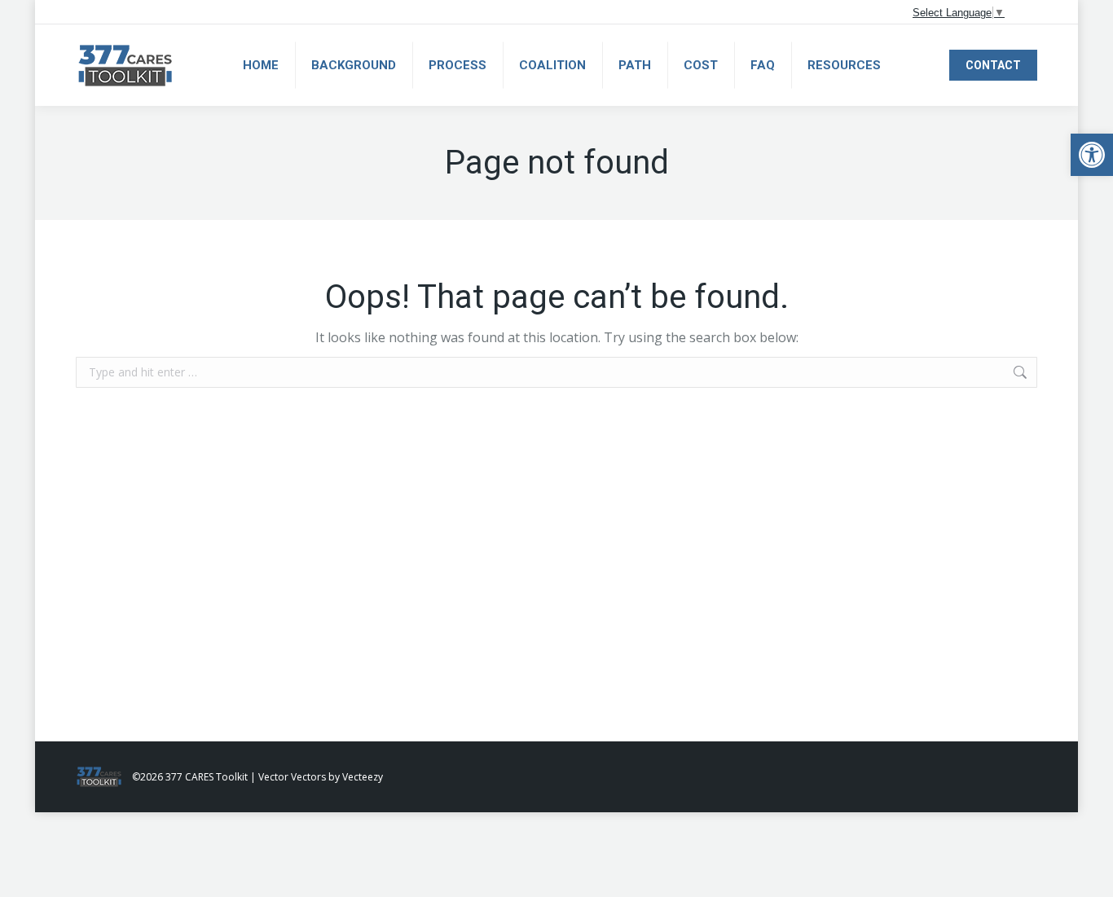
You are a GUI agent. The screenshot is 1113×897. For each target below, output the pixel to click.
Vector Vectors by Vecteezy (320, 777)
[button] (1092, 155)
